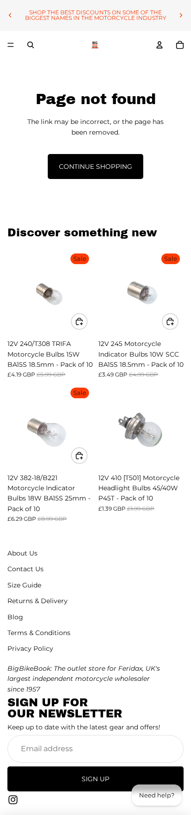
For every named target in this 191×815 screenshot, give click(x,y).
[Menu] (10, 45)
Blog (15, 616)
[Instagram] (13, 799)
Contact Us (25, 569)
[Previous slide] (10, 15)
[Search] (30, 45)
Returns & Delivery (37, 601)
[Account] (159, 45)
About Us (22, 553)
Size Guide (24, 585)
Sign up (95, 779)
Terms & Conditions (38, 633)
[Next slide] (181, 15)
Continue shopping (95, 166)
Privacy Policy (30, 648)
